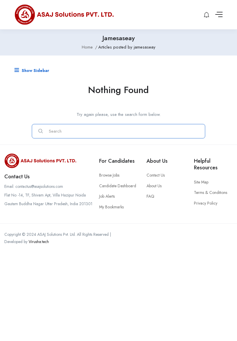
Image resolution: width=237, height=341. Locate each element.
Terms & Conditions (210, 192)
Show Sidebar (35, 70)
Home (87, 47)
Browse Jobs (109, 175)
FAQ (150, 196)
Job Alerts (107, 196)
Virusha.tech (39, 241)
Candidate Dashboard (117, 186)
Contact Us (156, 175)
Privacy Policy (205, 203)
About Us (154, 186)
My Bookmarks (111, 207)
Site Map (201, 182)
